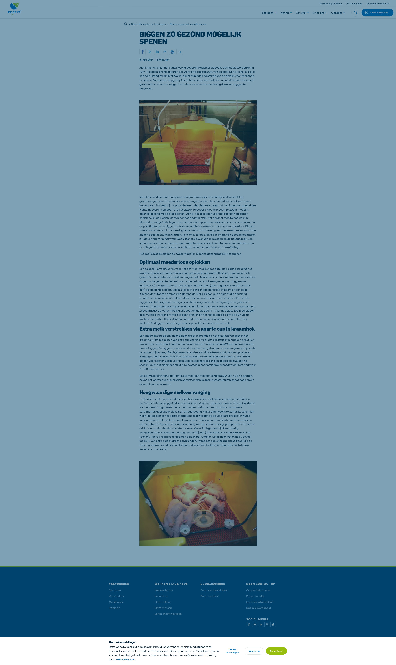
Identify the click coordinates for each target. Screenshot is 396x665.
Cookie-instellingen (232, 651)
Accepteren (276, 650)
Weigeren (254, 650)
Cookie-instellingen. (124, 659)
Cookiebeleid (195, 655)
